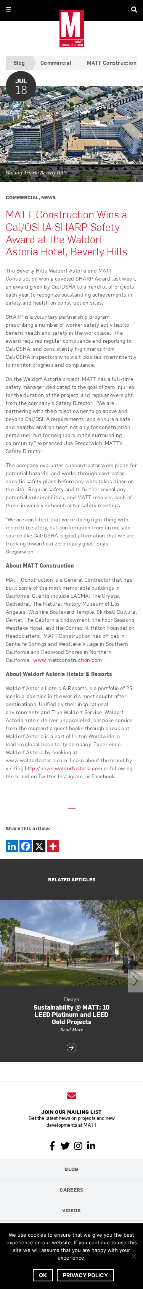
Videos (71, 1210)
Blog (19, 62)
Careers (71, 1189)
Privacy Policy (85, 1275)
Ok (43, 1275)
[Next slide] (135, 981)
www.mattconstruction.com (67, 659)
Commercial (56, 62)
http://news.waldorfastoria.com (64, 768)
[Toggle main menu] (8, 9)
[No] (133, 1256)
